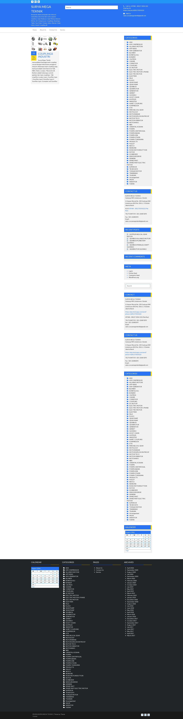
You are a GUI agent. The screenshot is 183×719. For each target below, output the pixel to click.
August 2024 (131, 572)
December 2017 (132, 618)
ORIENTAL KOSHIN (136, 127)
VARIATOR (133, 182)
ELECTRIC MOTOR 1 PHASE (139, 72)
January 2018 (131, 616)
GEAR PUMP (133, 82)
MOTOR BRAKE (134, 114)
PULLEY (132, 144)
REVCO (131, 146)
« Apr (127, 550)
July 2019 (130, 587)
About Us (43, 30)
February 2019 (132, 595)
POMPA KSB (133, 135)
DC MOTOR (133, 67)
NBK (130, 125)
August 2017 (131, 625)
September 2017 (132, 623)
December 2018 (132, 599)
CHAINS (132, 61)
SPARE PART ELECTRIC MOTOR (77, 688)
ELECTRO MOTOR (135, 74)
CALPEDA (132, 59)
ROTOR (132, 152)
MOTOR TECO (134, 118)
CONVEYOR (133, 63)
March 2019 (131, 593)
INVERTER (133, 101)
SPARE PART (133, 160)
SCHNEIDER (133, 154)
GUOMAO (132, 95)
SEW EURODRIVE (135, 156)
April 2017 (130, 633)
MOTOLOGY (133, 112)
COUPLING (133, 65)
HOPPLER (132, 99)
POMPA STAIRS (134, 137)
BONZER (132, 57)
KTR (130, 108)
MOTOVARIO (134, 122)
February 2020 (132, 580)
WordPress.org (134, 277)
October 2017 (132, 621)
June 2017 (130, 629)
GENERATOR (133, 91)
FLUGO (131, 80)
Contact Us (53, 30)
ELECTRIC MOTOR (135, 70)
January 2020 (131, 583)
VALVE (131, 179)
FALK (131, 78)
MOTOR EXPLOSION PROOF (139, 116)
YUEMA (131, 184)
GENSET (132, 93)
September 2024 (132, 570)
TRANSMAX (133, 173)
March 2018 (131, 614)
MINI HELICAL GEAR (136, 110)
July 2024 (130, 574)
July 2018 (130, 606)
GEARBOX (133, 86)
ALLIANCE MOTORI (136, 46)
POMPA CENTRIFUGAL (137, 131)
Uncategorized (134, 177)
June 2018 (130, 608)
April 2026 (130, 568)
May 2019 (130, 589)
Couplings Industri (45, 55)
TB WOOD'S (133, 169)
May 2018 (130, 610)
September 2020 (132, 576)
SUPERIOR (133, 167)
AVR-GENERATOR (135, 51)
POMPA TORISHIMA (136, 139)
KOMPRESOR (134, 105)
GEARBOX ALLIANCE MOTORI (140, 238)
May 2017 (130, 631)
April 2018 (130, 612)
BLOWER (132, 53)
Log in (131, 271)
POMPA (132, 129)
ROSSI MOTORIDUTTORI (138, 150)
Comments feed (134, 275)
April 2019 (130, 591)
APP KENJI (133, 48)
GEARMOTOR (134, 89)
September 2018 (132, 602)
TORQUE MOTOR (135, 171)
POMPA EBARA (134, 133)
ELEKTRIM (133, 76)
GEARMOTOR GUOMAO (138, 249)
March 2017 (131, 635)
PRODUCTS (133, 141)
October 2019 (132, 585)
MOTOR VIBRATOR (136, 120)
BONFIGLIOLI (134, 55)
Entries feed (133, 273)
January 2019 (131, 597)
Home (35, 30)
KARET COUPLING (135, 103)
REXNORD (132, 148)
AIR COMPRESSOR (135, 44)
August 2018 (131, 604)
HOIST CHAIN (134, 97)
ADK (130, 42)
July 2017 (130, 627)
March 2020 (131, 578)
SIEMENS (132, 158)
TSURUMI (132, 175)
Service (62, 30)
